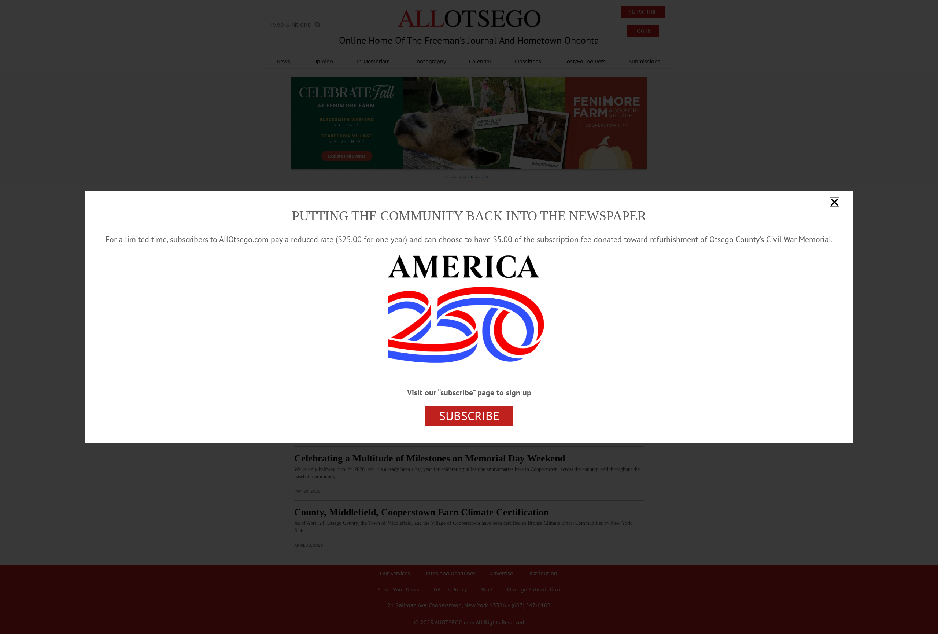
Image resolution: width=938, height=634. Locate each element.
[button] (834, 202)
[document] (469, 317)
